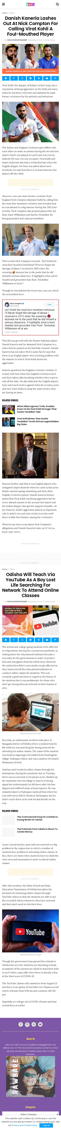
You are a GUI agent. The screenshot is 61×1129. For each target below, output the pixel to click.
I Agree (46, 1125)
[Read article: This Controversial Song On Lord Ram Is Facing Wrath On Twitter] (8, 820)
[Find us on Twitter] (27, 1024)
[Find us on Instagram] (33, 1024)
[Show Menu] (3, 4)
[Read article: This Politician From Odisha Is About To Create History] (8, 832)
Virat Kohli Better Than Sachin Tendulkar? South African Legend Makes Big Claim (38, 421)
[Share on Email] (47, 78)
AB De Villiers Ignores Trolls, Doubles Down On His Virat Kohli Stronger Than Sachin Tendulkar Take (37, 409)
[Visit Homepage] (30, 4)
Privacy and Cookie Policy (24, 1125)
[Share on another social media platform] (55, 78)
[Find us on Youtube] (40, 1024)
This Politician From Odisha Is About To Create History (37, 830)
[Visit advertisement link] (30, 1076)
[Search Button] (57, 4)
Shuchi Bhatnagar (17, 40)
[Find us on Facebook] (20, 1024)
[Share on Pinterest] (38, 78)
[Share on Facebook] (6, 78)
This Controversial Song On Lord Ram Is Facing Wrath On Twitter (37, 818)
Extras (12, 13)
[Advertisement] (30, 182)
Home (4, 13)
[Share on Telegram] (30, 78)
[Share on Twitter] (14, 78)
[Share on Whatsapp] (22, 78)
